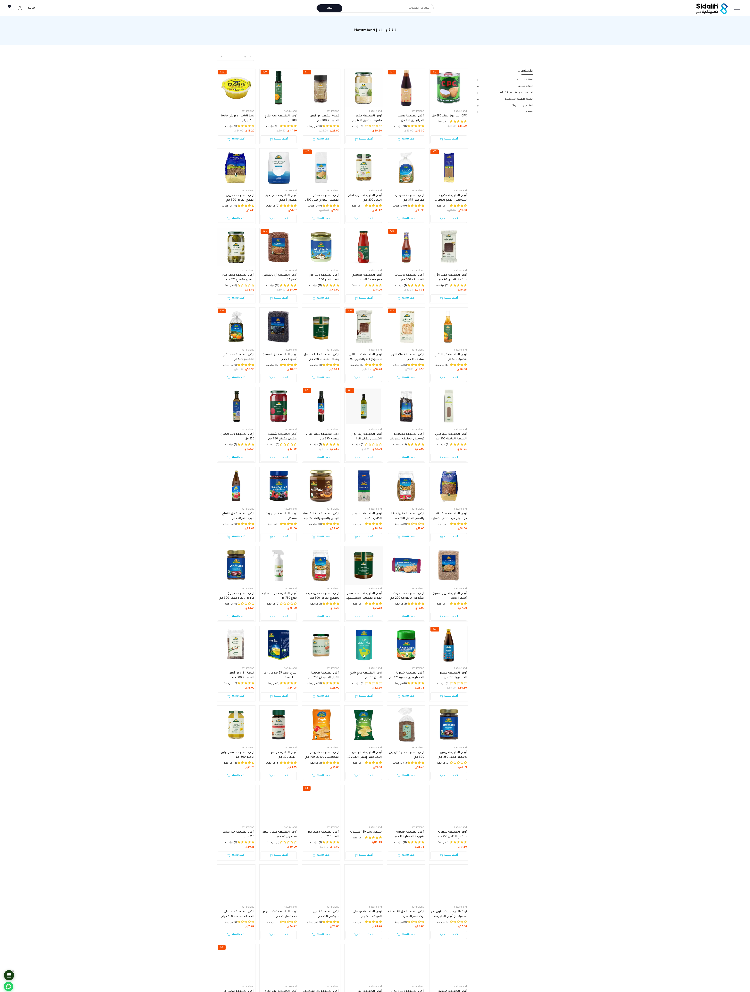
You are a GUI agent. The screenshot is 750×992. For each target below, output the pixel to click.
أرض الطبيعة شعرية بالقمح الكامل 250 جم (452, 834)
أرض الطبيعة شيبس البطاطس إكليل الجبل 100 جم (364, 755)
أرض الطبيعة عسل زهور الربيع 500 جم (237, 755)
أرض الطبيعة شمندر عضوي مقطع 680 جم (282, 437)
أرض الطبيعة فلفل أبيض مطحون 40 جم (279, 834)
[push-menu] (737, 8)
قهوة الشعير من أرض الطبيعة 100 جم (324, 118)
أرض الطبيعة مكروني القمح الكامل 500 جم (240, 198)
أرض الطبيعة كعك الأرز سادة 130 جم (408, 357)
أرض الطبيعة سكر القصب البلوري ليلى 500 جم (322, 198)
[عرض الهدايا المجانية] (9, 975)
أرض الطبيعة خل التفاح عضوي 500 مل (451, 357)
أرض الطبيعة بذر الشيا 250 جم (238, 834)
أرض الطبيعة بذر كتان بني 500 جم (406, 755)
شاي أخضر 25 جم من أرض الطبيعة (279, 675)
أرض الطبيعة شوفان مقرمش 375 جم (409, 198)
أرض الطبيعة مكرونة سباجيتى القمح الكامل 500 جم (451, 198)
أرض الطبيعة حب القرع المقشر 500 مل (238, 357)
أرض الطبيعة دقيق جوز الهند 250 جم (323, 834)
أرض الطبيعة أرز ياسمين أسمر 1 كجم (450, 596)
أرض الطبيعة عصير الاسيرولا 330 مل (453, 675)
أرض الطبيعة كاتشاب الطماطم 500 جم (409, 278)
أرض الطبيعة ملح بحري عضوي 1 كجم (281, 198)
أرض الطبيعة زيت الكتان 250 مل (237, 437)
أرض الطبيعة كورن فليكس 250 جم (326, 914)
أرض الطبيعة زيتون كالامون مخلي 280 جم (452, 755)
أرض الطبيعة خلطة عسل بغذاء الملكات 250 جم (321, 357)
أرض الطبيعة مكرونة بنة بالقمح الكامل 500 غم (322, 596)
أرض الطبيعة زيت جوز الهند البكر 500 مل (324, 278)
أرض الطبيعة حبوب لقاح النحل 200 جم (365, 198)
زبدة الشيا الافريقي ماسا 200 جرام (237, 118)
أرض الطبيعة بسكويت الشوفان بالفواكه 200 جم (407, 596)
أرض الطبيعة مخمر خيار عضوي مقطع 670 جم (238, 278)
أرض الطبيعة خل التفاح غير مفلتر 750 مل (238, 516)
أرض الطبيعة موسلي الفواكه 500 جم (367, 914)
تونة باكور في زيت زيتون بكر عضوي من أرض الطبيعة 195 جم (449, 914)
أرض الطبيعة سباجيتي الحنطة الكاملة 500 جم (451, 437)
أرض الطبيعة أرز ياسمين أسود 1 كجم (279, 357)
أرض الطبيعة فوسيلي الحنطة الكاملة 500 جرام (237, 914)
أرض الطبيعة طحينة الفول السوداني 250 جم (323, 675)
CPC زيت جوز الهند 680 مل (449, 116)
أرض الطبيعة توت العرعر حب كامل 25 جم (280, 914)
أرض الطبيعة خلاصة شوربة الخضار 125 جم (409, 834)
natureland (460, 111)
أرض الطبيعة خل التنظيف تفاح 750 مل (279, 596)
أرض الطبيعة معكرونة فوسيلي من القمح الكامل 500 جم (450, 516)
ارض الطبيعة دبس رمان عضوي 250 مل (322, 437)
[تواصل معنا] (8, 986)
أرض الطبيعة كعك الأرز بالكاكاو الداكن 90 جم (450, 278)
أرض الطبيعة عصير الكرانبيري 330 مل (410, 118)
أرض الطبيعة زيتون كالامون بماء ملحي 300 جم (236, 596)
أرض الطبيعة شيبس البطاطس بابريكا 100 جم (322, 755)
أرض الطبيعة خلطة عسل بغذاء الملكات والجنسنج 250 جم (364, 596)
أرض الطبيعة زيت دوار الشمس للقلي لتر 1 (367, 437)
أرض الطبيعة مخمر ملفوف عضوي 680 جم (367, 118)
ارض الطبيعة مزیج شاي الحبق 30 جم (366, 675)
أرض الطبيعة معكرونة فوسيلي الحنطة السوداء (407, 437)
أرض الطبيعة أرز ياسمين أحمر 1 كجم (279, 278)
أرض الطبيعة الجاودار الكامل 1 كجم (367, 516)
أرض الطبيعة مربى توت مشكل (281, 516)
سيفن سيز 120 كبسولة (366, 832)
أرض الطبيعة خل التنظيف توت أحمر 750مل (406, 914)
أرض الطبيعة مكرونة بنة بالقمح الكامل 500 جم (407, 516)
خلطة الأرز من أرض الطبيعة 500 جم (241, 675)
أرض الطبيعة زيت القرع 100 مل (280, 118)
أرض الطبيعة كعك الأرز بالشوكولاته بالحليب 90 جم (365, 357)
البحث (329, 8)
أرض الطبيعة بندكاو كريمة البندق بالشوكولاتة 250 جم (321, 516)
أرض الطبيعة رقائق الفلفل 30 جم (284, 755)
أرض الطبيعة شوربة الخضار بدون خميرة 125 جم (406, 675)
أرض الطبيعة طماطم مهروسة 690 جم (367, 278)
